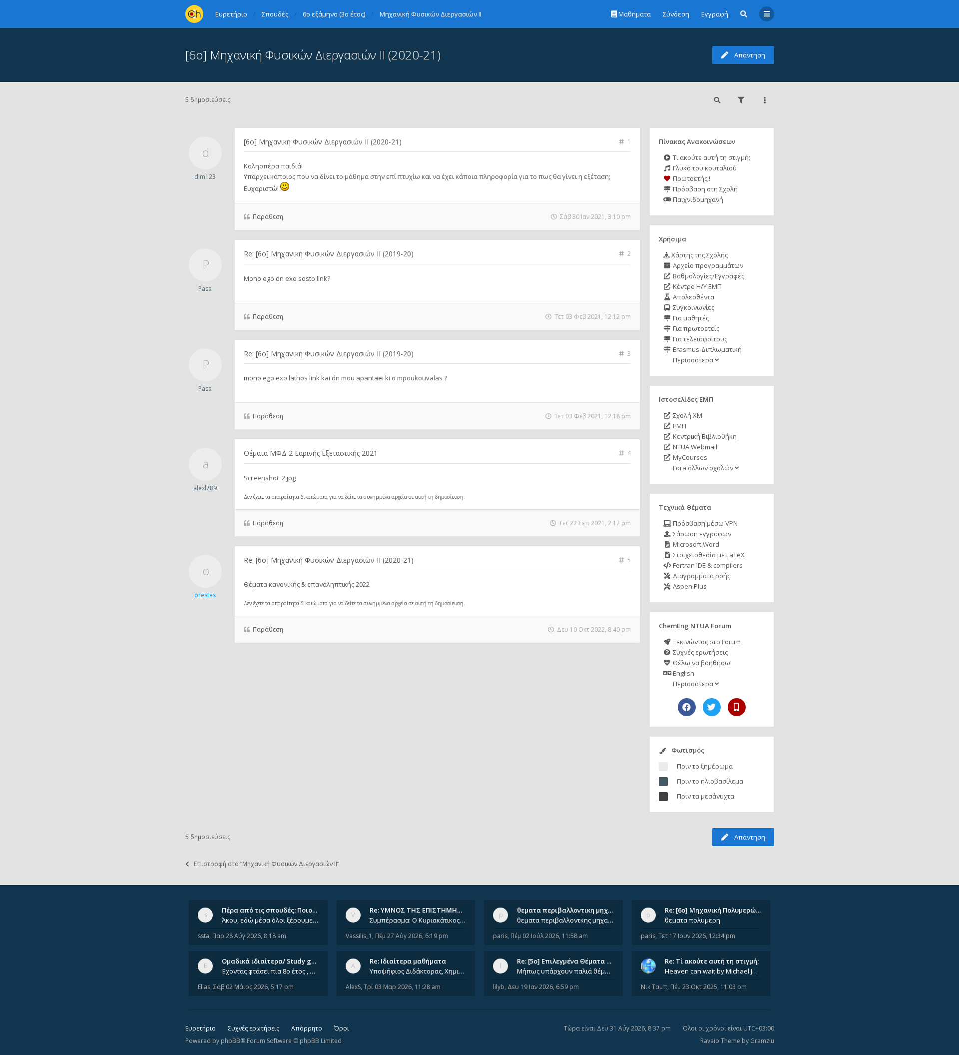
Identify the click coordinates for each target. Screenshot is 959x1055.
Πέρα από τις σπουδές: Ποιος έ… (274, 910)
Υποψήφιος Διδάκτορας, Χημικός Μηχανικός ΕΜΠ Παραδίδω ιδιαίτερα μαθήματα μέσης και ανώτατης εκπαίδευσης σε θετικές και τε (418, 971)
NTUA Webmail (694, 446)
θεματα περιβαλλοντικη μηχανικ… (572, 910)
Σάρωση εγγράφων (701, 533)
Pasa (205, 288)
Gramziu (762, 1041)
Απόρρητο (306, 1028)
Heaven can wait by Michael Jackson (713, 971)
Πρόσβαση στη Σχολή (704, 188)
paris (500, 936)
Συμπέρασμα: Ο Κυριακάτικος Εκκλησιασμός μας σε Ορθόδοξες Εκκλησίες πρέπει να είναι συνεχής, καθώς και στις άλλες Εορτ (418, 920)
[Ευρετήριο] (194, 14)
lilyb (498, 987)
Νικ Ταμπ (654, 987)
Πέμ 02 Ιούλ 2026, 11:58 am (549, 936)
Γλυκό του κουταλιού (704, 167)
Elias (204, 987)
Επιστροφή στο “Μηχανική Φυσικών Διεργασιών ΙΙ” (266, 864)
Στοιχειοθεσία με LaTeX (708, 554)
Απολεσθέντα (692, 296)
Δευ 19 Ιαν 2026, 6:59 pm (543, 987)
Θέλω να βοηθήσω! (701, 662)
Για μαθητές (690, 317)
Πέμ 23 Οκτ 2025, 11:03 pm (708, 987)
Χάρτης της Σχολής (699, 254)
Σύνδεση (676, 13)
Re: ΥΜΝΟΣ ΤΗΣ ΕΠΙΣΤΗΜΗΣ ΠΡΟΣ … (428, 910)
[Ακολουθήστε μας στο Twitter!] (712, 707)
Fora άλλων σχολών (703, 467)
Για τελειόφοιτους (699, 338)
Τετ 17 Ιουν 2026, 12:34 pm (696, 936)
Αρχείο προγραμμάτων (707, 265)
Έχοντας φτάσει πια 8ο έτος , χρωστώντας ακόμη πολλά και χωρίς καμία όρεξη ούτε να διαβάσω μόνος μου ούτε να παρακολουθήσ (270, 971)
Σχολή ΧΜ (686, 415)
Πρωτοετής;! (690, 178)
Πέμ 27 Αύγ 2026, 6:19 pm (411, 936)
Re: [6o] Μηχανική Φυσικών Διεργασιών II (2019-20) (329, 253)
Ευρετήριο (200, 1028)
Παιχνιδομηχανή (697, 199)
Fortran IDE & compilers (707, 565)
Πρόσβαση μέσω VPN (704, 523)
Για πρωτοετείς (695, 328)
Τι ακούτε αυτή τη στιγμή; (710, 157)
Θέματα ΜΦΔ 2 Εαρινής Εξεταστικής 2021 (311, 453)
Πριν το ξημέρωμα (705, 766)
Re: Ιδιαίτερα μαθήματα (408, 961)
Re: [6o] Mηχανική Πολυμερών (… (716, 910)
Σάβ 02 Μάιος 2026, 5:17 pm (253, 987)
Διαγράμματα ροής (700, 575)
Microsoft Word (695, 544)
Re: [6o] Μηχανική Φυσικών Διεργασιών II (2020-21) (329, 560)
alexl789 (205, 488)
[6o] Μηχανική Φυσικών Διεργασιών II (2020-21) (313, 54)
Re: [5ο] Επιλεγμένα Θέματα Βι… (567, 961)
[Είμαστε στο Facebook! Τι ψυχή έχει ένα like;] (687, 707)
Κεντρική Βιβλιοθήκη (704, 436)
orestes (205, 595)
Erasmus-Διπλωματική (706, 349)
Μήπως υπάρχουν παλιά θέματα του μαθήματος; (565, 971)
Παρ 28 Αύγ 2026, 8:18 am (249, 936)
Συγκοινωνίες (692, 307)
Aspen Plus (689, 586)
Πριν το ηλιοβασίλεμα (710, 781)
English (682, 673)
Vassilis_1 (359, 936)
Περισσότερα (693, 359)
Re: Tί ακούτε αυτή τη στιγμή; (712, 961)
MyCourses (689, 457)
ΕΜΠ (678, 425)
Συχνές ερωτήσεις (699, 652)
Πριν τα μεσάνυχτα (705, 796)
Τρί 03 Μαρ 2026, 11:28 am (402, 987)
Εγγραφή (714, 13)
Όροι (341, 1028)
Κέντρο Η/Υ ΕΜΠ (696, 286)
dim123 (205, 176)
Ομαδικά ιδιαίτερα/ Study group (274, 961)
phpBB (230, 1041)
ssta (203, 936)
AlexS (353, 987)
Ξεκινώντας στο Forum (706, 641)
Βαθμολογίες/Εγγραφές (707, 275)
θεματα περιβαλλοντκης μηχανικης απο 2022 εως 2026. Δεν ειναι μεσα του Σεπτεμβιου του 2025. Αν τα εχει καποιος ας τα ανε (565, 920)
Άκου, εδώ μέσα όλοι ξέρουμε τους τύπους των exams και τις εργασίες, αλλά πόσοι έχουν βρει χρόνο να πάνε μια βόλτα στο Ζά (270, 920)
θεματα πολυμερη (692, 920)
